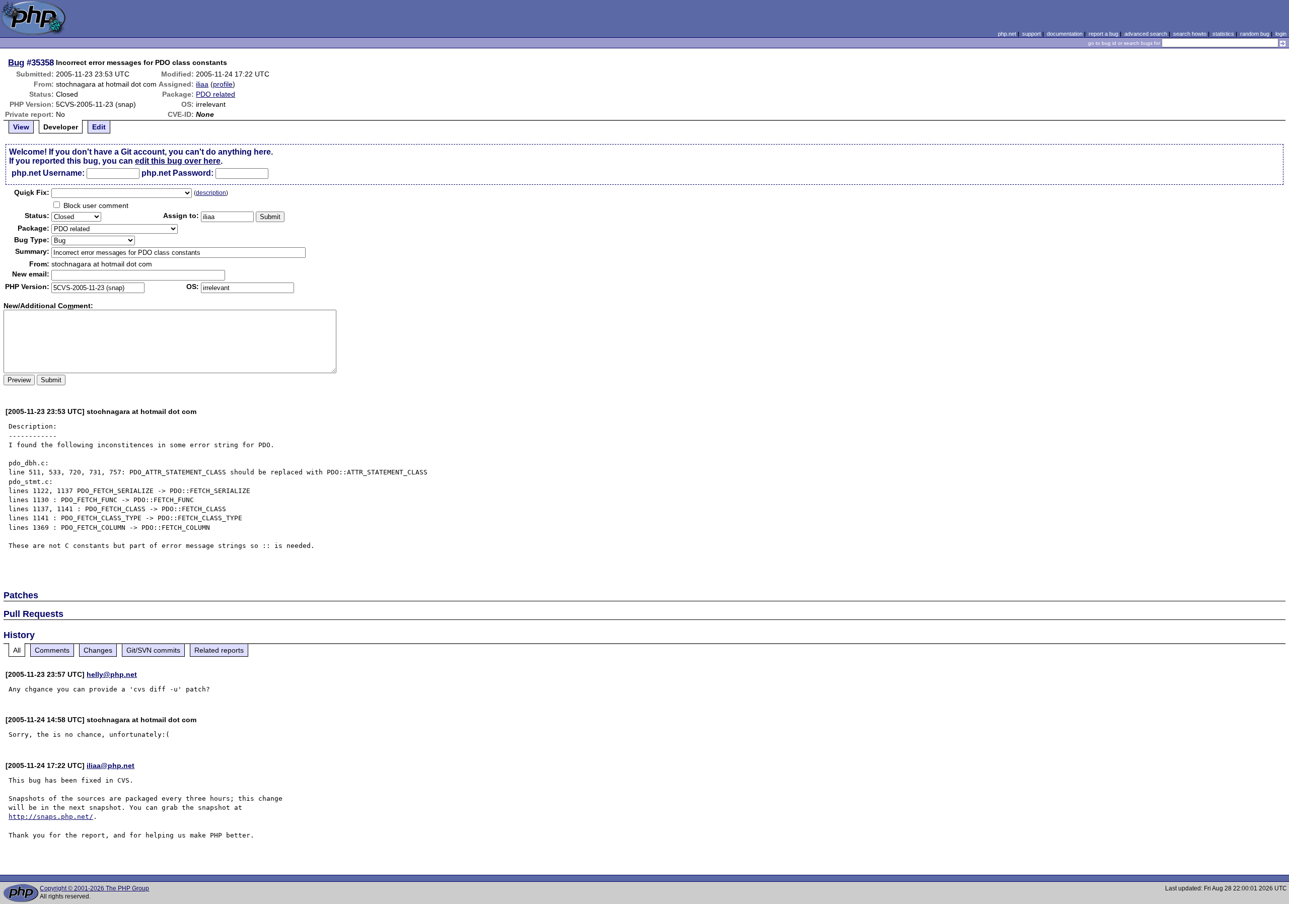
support (1031, 34)
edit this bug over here (178, 161)
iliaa (202, 84)
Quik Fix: (31, 192)
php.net (1007, 34)
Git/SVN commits (153, 650)
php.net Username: (48, 173)
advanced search (1145, 34)
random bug (1254, 34)
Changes (98, 650)
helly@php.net (112, 674)
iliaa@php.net (110, 765)
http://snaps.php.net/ (51, 816)
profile (223, 84)
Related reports (219, 650)
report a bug (1103, 34)
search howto (1189, 34)
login (1280, 34)
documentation (1065, 34)
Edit (99, 127)
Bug (16, 62)
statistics (1223, 34)
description (211, 192)
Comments (52, 650)
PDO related (215, 94)
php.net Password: (177, 173)
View (21, 127)
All (17, 650)
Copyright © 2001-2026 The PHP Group (94, 888)
